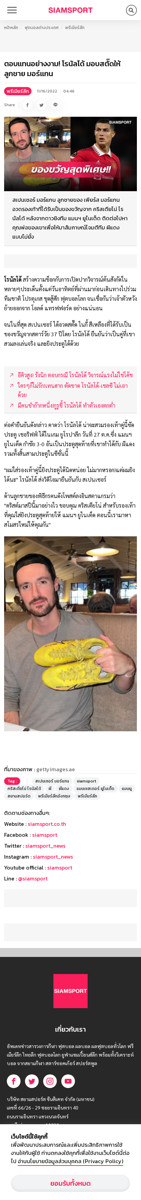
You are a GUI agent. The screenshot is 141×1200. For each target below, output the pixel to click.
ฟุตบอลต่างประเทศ (42, 28)
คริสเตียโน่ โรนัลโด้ (24, 789)
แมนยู (127, 789)
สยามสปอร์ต (19, 796)
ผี (50, 789)
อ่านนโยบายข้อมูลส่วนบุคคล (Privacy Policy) (70, 1161)
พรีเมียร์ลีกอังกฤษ (54, 796)
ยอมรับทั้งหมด (70, 1183)
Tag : (12, 781)
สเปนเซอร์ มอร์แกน (52, 781)
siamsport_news (45, 846)
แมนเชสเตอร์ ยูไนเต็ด (95, 789)
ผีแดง (64, 789)
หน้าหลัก (11, 28)
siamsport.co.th (47, 824)
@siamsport (33, 878)
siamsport (86, 781)
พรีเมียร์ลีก (75, 28)
